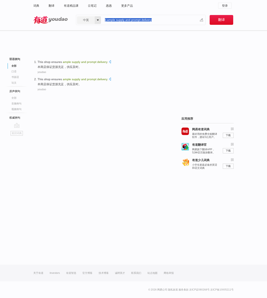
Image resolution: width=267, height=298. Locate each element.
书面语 (15, 77)
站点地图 (152, 273)
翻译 (51, 5)
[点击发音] (110, 62)
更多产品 (127, 5)
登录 (225, 5)
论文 (13, 82)
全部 (13, 97)
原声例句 (14, 91)
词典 (36, 5)
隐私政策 (173, 289)
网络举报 (169, 273)
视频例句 (16, 109)
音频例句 (16, 103)
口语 (13, 71)
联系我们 (136, 273)
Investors (55, 273)
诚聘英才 (120, 273)
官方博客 (87, 273)
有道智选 (71, 273)
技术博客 (104, 273)
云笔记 (92, 5)
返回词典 (17, 133)
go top (16, 125)
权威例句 (14, 117)
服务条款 (184, 289)
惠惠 (109, 5)
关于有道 (38, 273)
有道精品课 (71, 5)
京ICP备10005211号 (222, 289)
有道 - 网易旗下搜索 (50, 20)
